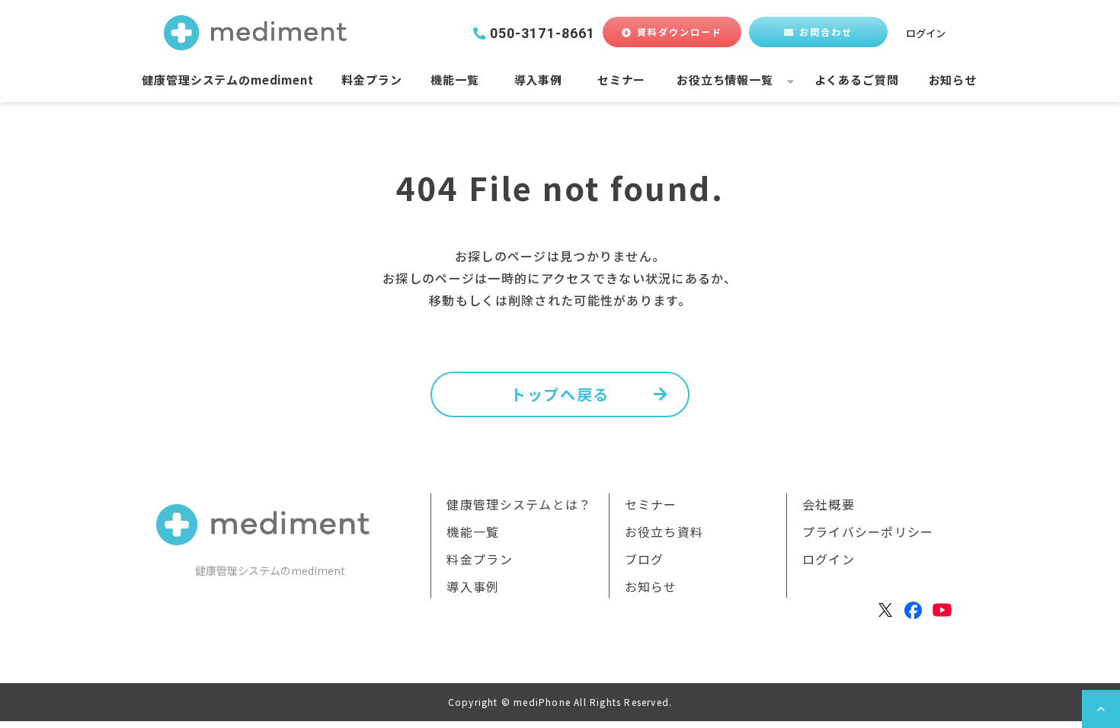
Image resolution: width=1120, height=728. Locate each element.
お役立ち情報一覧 (725, 80)
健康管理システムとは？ (518, 504)
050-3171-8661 (542, 33)
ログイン (926, 33)
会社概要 (828, 504)
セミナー (621, 80)
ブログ (644, 559)
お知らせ (953, 80)
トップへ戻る (560, 394)
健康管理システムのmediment (227, 80)
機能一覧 (454, 80)
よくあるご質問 (856, 80)
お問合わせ (826, 31)
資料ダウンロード (679, 31)
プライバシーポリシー (868, 531)
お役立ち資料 (664, 531)
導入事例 (538, 80)
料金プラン (371, 80)
